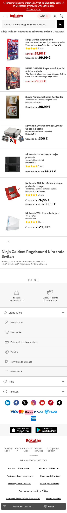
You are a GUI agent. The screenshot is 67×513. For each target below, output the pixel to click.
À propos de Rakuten (53, 449)
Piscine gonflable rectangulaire (20, 476)
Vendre (14, 351)
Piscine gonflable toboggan (19, 483)
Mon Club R (16, 371)
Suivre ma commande (21, 361)
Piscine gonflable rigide (50, 476)
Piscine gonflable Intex (49, 468)
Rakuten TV (19, 449)
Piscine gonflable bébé (49, 483)
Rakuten (14, 391)
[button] (33, 6)
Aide (11, 381)
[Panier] (61, 16)
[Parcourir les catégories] (5, 16)
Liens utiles (15, 312)
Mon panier (16, 332)
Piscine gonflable (53, 498)
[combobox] (26, 24)
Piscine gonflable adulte (18, 468)
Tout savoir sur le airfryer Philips (33, 491)
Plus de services (39, 449)
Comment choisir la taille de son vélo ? (23, 498)
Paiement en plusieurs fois (23, 342)
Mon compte (16, 322)
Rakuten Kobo (9, 449)
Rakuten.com (33, 455)
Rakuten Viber (28, 449)
